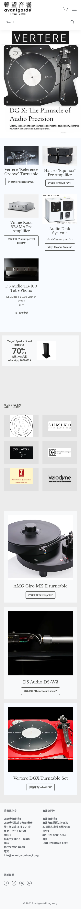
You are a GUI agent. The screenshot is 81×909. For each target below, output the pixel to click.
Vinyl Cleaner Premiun (60, 247)
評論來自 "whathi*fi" (40, 787)
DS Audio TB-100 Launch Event (21, 299)
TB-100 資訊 (21, 312)
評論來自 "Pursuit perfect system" (21, 240)
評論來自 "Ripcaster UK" (21, 181)
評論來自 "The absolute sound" (40, 691)
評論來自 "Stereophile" (40, 595)
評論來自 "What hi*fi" (59, 183)
